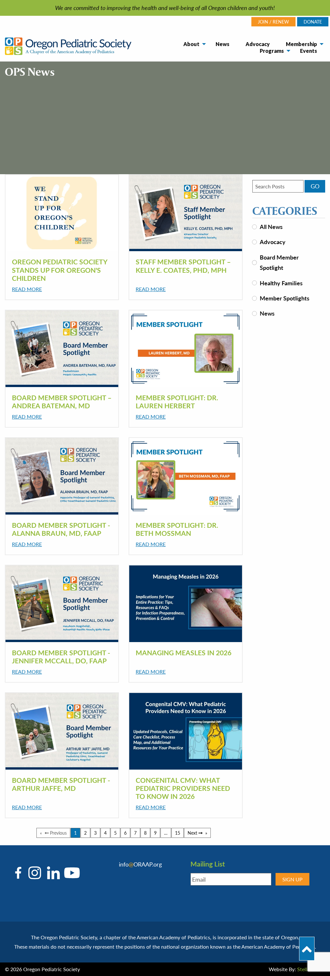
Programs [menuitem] (272, 50)
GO (315, 186)
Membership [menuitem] (301, 44)
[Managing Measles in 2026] (186, 603)
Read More (27, 289)
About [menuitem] (191, 44)
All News (271, 227)
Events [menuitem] (308, 50)
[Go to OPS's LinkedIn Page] (52, 873)
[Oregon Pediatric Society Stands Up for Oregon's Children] (62, 212)
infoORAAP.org (140, 864)
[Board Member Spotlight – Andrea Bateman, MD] (62, 348)
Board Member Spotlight (279, 262)
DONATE (313, 22)
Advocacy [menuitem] (258, 44)
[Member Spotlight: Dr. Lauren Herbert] (186, 348)
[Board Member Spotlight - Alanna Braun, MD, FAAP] (62, 476)
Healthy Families (281, 283)
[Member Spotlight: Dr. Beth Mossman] (186, 476)
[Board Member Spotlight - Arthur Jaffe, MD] (62, 731)
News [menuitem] (222, 44)
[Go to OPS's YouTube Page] (70, 873)
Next (198, 832)
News (267, 313)
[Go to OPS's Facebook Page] (19, 873)
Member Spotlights (284, 298)
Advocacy (273, 242)
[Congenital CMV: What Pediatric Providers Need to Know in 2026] (186, 731)
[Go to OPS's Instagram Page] (34, 873)
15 (177, 832)
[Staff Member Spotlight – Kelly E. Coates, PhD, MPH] (186, 212)
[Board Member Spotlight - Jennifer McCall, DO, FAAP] (62, 603)
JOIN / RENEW (273, 22)
